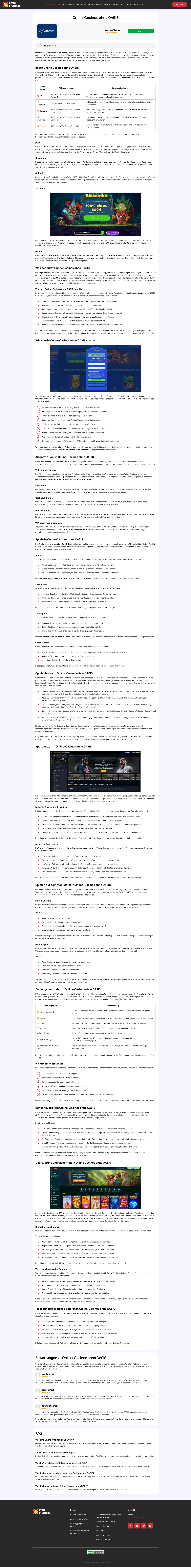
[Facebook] (137, 1525)
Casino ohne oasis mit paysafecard (79, 1531)
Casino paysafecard (111, 4)
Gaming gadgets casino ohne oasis (80, 1524)
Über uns (100, 1530)
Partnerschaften (103, 1539)
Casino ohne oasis (53, 4)
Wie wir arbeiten (103, 1535)
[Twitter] (143, 1525)
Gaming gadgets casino (91, 4)
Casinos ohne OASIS (71, 4)
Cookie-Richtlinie (103, 1526)
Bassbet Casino (112, 30)
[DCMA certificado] (95, 1552)
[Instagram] (150, 1525)
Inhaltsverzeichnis (48, 46)
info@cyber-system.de (137, 1517)
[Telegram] (130, 1525)
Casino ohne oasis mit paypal (133, 4)
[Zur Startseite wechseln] (11, 4)
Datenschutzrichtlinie (105, 1522)
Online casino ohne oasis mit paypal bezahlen (108, 1516)
